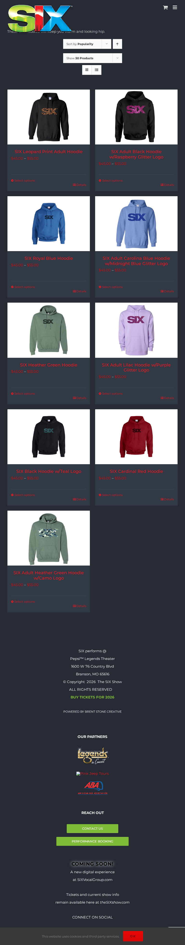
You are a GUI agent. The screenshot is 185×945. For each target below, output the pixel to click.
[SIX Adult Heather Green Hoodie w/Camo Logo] (48, 538)
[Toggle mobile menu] (175, 7)
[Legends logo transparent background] (92, 746)
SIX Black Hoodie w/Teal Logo (48, 471)
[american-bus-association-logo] (93, 783)
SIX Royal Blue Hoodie (49, 258)
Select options (24, 180)
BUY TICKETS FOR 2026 (92, 697)
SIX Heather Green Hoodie (48, 365)
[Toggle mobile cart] (165, 7)
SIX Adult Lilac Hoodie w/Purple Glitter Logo (136, 367)
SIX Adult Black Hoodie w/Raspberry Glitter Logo (136, 154)
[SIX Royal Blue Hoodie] (48, 223)
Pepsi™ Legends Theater (92, 658)
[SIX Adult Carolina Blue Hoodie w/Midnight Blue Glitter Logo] (136, 223)
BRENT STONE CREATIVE (103, 711)
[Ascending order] (117, 44)
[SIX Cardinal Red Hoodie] (136, 436)
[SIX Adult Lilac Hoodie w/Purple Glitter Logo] (136, 330)
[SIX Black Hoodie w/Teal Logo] (48, 436)
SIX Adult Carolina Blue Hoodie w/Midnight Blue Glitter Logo (136, 261)
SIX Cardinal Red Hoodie (136, 471)
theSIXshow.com (115, 902)
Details (81, 185)
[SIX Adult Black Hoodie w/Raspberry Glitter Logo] (136, 117)
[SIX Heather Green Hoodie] (48, 330)
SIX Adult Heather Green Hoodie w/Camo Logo (48, 575)
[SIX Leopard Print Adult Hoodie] (48, 117)
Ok (133, 936)
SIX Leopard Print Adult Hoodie (49, 151)
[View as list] (96, 70)
